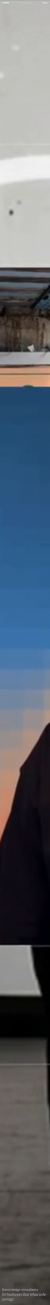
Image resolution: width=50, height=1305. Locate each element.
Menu (45, 3)
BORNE (5, 3)
